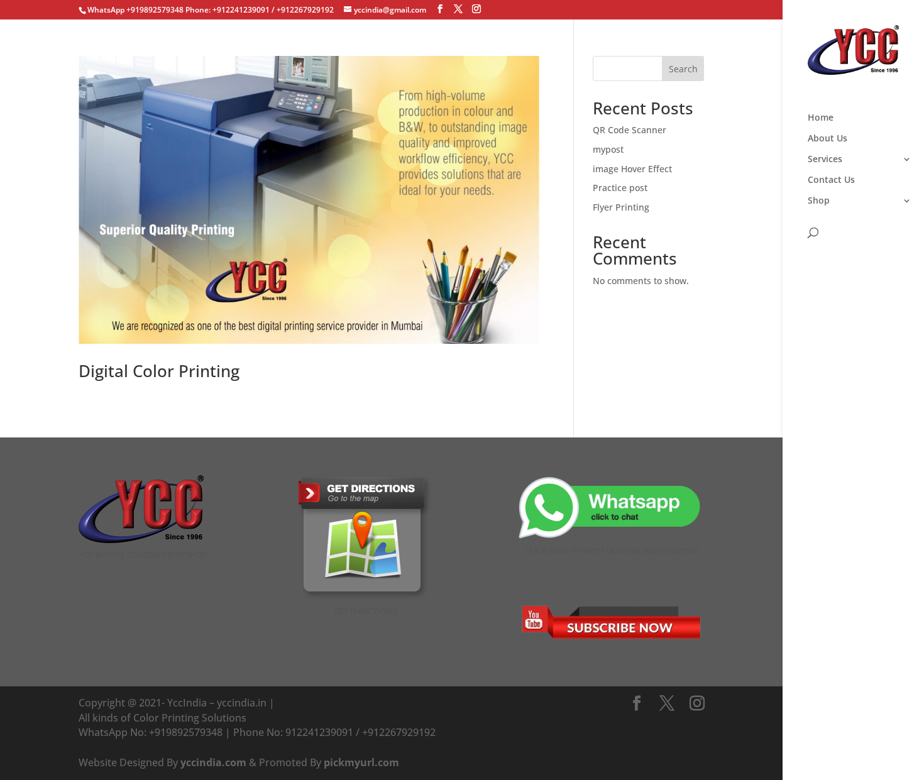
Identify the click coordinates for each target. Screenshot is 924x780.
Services (825, 160)
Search (683, 69)
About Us (827, 139)
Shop (819, 201)
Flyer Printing (621, 207)
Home (820, 118)
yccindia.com (213, 762)
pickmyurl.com (361, 762)
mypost (608, 149)
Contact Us (831, 180)
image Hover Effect (632, 169)
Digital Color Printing (159, 371)
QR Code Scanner (629, 130)
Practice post (620, 188)
